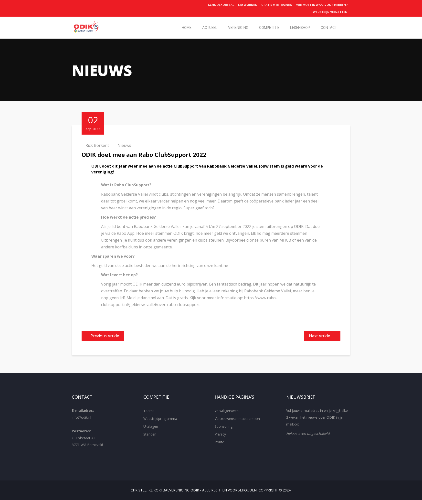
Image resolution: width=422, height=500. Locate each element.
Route (219, 442)
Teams (148, 410)
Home (186, 27)
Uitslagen (150, 426)
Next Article (319, 336)
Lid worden (247, 5)
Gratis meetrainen (276, 5)
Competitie (269, 27)
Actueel (209, 27)
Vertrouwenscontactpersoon (237, 418)
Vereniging (238, 27)
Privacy (220, 434)
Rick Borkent (97, 145)
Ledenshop (300, 27)
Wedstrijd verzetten (330, 12)
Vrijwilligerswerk (227, 410)
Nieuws (124, 145)
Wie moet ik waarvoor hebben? (322, 5)
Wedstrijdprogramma (160, 418)
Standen (149, 434)
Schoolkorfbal (221, 5)
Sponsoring (223, 426)
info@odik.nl (81, 417)
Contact (329, 27)
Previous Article (105, 336)
